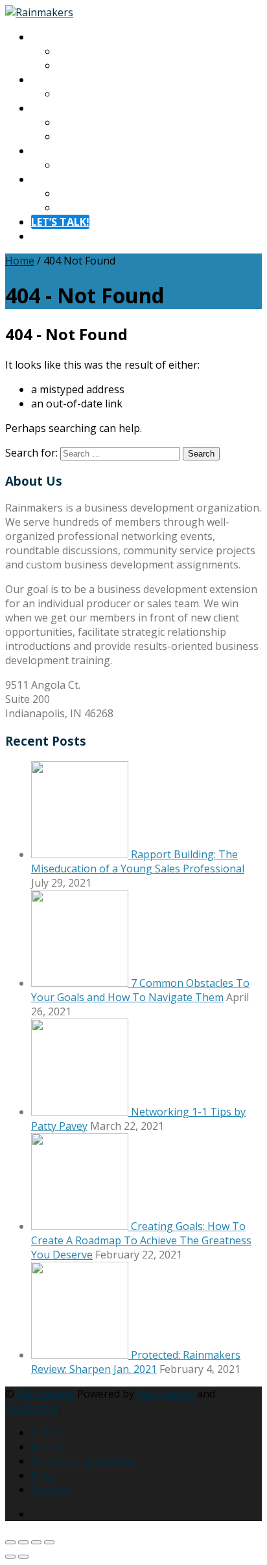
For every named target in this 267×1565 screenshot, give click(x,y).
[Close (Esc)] (49, 1542)
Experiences (60, 79)
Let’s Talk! (60, 222)
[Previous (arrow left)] (10, 1557)
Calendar (78, 94)
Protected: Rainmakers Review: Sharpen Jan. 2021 (135, 1362)
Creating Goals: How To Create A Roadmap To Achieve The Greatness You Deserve (141, 1240)
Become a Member (102, 136)
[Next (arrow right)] (23, 1557)
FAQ (66, 207)
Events (47, 1447)
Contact (50, 179)
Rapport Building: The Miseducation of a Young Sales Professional (137, 861)
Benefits (77, 122)
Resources (56, 151)
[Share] (36, 1542)
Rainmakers (46, 1394)
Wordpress (32, 1408)
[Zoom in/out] (10, 1542)
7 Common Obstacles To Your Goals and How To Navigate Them (140, 990)
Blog (68, 165)
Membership (62, 108)
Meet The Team (96, 65)
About (46, 37)
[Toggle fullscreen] (23, 1542)
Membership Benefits (83, 1461)
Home (19, 261)
